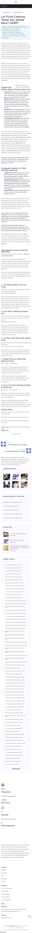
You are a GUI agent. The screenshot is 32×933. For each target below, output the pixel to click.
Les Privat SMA (5, 897)
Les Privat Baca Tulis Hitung (8, 461)
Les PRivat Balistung (22, 461)
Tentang (3, 870)
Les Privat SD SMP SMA (16, 540)
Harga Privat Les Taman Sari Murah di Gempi (13, 34)
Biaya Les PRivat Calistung (8, 463)
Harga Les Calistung (23, 459)
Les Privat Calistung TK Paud (18, 533)
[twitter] (17, 437)
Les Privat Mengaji (6, 900)
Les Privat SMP (5, 894)
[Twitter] (4, 862)
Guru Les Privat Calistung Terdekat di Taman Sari (14, 35)
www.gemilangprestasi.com (12, 925)
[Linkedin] (9, 862)
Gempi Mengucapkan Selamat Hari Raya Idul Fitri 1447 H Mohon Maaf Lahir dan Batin (19, 547)
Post (2, 875)
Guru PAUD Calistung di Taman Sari (10, 30)
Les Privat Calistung (6, 888)
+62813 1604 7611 (6, 918)
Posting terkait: (5, 37)
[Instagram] (6, 862)
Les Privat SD (4, 891)
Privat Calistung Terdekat (13, 464)
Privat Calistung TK (12, 459)
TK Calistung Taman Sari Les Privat (10, 28)
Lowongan (4, 878)
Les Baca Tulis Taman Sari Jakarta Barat (12, 32)
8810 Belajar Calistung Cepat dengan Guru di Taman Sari (15, 417)
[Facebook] (12, 437)
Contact (3, 881)
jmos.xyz (10, 929)
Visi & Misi (4, 873)
